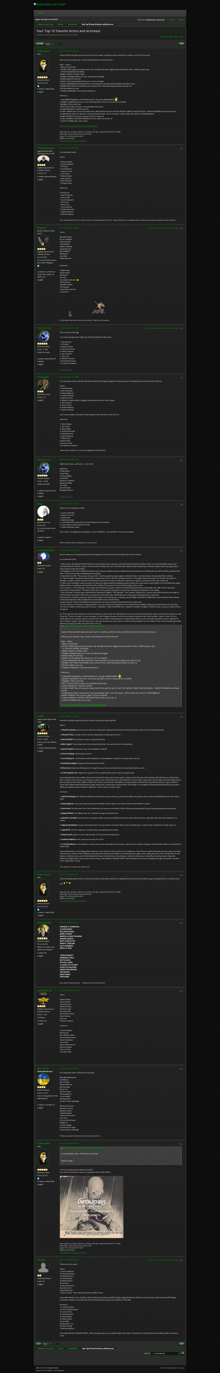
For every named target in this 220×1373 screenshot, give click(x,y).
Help (162, 1368)
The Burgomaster (46, 148)
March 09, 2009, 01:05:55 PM (69, 148)
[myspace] (38, 268)
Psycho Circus (44, 328)
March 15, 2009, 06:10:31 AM (69, 1143)
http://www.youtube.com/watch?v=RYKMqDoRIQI (78, 126)
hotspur (41, 1259)
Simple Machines (53, 1368)
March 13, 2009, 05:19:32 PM (69, 923)
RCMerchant (43, 51)
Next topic (179, 37)
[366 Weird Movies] (38, 1102)
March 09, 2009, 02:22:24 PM (69, 504)
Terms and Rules (170, 1368)
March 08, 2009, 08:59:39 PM (69, 51)
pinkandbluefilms (46, 550)
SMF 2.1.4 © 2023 (41, 1368)
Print (181, 44)
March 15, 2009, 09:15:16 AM (69, 1260)
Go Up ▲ (181, 1368)
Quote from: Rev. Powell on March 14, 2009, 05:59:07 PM (83, 1148)
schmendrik (43, 377)
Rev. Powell (43, 1068)
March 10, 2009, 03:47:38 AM (69, 874)
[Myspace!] (38, 534)
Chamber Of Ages (66, 369)
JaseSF (40, 716)
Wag (39, 503)
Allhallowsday (44, 922)
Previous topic (166, 37)
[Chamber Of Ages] (38, 356)
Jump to (147, 1353)
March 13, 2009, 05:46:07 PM (69, 990)
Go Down (39, 44)
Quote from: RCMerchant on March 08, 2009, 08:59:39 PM (83, 626)
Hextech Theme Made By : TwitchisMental (50, 1370)
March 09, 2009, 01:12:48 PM (69, 228)
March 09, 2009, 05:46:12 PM (69, 550)
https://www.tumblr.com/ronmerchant (73, 140)
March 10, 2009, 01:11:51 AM (69, 716)
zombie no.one (44, 990)
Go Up (38, 1344)
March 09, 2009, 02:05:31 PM (69, 460)
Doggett (41, 227)
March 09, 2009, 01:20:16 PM (69, 328)
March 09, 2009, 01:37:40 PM (69, 377)
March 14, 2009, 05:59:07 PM (69, 1068)
